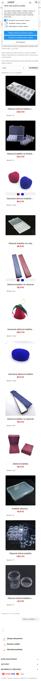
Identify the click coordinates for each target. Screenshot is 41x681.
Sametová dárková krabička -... (20, 198)
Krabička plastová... (20, 509)
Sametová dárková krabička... (20, 329)
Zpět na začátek (30, 619)
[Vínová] (18, 281)
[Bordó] (18, 195)
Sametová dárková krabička (20, 374)
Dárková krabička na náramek (20, 284)
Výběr (14, 68)
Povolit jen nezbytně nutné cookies (20, 37)
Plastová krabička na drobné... (20, 154)
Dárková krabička (20, 464)
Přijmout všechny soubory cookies (21, 33)
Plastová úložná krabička (20, 553)
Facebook (3, 630)
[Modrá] (22, 195)
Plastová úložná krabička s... (20, 109)
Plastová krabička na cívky (20, 243)
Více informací (20, 42)
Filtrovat (33, 68)
